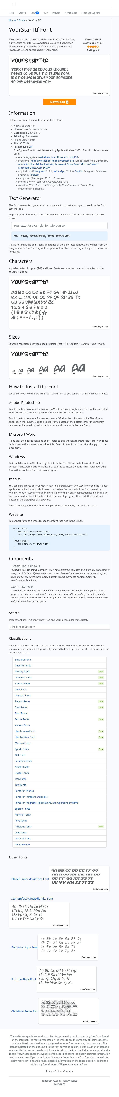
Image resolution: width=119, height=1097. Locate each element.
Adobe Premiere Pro (63, 160)
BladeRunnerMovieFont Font (30, 879)
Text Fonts (20, 784)
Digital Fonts (22, 773)
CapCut (79, 171)
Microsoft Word (89, 164)
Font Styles (21, 820)
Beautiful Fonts (23, 659)
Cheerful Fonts (23, 665)
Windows (45, 157)
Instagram (38, 171)
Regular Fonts (22, 701)
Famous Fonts (22, 683)
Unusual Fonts (23, 695)
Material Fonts (23, 814)
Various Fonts (22, 725)
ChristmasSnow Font (24, 1011)
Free (12, 12)
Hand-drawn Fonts (25, 731)
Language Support (90, 12)
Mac (53, 157)
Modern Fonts (22, 743)
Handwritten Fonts (25, 737)
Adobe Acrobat (26, 164)
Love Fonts (21, 832)
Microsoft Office (27, 167)
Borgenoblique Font (24, 947)
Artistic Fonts (22, 767)
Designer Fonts (23, 677)
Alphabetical (71, 12)
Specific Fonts (22, 808)
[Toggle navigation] (13, 4)
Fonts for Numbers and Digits (31, 796)
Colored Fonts (22, 844)
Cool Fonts (21, 689)
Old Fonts (20, 755)
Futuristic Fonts (23, 761)
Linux (60, 157)
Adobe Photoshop (41, 160)
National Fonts (23, 838)
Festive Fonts (22, 719)
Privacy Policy (53, 1071)
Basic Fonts (21, 707)
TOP (46, 12)
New (34, 12)
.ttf (30, 146)
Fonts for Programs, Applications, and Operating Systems (46, 802)
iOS (76, 157)
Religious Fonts (23, 826)
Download (58, 102)
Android (68, 157)
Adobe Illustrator (45, 164)
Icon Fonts (20, 778)
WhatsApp (59, 171)
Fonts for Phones (24, 790)
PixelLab (34, 174)
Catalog (22, 12)
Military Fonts (22, 671)
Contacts (68, 1071)
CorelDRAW (43, 167)
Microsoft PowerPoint (67, 164)
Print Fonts (21, 713)
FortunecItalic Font (23, 979)
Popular (56, 12)
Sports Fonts (22, 749)
